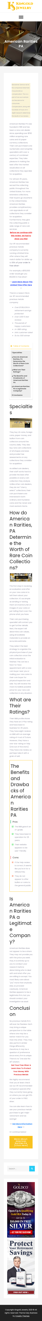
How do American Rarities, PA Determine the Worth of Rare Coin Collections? (21, 361)
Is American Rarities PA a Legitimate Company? (21, 388)
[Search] (32, 1168)
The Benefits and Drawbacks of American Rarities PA (20, 379)
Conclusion (18, 395)
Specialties (17, 353)
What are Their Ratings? (19, 371)
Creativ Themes (22, 1316)
